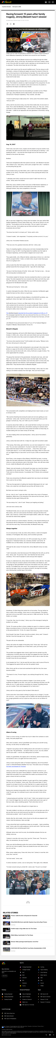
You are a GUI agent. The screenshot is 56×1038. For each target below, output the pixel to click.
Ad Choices (35, 1026)
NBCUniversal (9, 1029)
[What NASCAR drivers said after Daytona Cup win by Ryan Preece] (6, 923)
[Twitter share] (10, 24)
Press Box (30, 1026)
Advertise (3, 1026)
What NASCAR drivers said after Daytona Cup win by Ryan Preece (29, 922)
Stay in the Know (5, 969)
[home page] (7, 2)
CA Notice (15, 1027)
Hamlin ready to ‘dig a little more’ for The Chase (24, 928)
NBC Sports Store (24, 1026)
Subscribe (5, 975)
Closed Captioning (13, 1026)
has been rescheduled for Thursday (16, 766)
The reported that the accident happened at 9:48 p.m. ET (26, 313)
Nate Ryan (13, 924)
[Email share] (14, 24)
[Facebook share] (7, 24)
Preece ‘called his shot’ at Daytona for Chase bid (24, 915)
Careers (7, 1026)
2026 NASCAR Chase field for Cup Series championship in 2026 (28, 948)
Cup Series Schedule (6, 6)
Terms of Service (20, 1027)
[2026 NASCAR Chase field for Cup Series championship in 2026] (6, 949)
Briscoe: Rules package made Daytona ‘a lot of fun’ (24, 941)
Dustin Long (10, 20)
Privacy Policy (40, 1026)
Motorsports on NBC (16, 6)
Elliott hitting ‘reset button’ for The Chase (22, 935)
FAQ (19, 1026)
